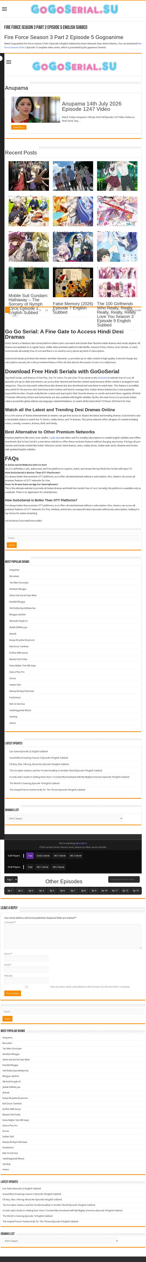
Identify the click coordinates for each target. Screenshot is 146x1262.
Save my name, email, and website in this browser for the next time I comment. (90, 986)
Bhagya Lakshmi (17, 614)
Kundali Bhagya (17, 601)
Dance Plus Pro (17, 672)
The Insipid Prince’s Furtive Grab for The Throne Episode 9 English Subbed (47, 789)
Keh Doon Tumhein (19, 646)
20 (46, 310)
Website (8, 975)
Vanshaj (13, 716)
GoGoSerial (104, 377)
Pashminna (14, 697)
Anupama (16, 88)
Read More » (18, 127)
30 (53, 310)
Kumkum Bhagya (17, 589)
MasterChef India (18, 659)
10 (40, 310)
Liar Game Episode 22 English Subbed (28, 751)
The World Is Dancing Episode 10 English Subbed (34, 783)
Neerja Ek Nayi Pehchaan (21, 691)
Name (8, 953)
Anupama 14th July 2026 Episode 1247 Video (92, 106)
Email (7, 964)
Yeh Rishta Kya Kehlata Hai (22, 608)
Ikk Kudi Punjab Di (18, 621)
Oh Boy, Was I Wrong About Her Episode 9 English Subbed (39, 764)
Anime (12, 723)
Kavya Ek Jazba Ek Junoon (22, 640)
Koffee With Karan (18, 652)
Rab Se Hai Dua (17, 704)
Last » (15, 315)
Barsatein (14, 576)
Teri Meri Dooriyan (18, 582)
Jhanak (12, 633)
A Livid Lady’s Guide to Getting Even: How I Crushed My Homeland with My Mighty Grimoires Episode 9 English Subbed (69, 777)
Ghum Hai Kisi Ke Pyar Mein (23, 595)
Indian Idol (15, 684)
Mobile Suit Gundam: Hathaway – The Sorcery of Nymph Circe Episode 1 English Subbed (28, 304)
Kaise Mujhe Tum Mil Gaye (22, 665)
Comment (10, 922)
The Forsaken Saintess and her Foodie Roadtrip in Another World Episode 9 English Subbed (55, 770)
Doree (12, 678)
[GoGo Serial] (73, 65)
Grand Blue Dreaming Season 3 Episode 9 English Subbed (38, 757)
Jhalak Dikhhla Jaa (18, 627)
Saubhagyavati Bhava (20, 710)
